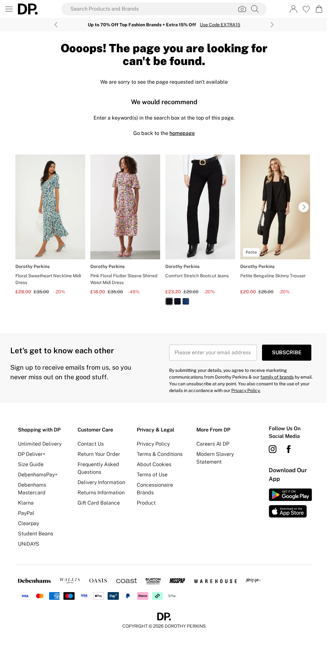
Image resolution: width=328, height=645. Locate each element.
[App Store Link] (290, 503)
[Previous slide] (56, 25)
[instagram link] (272, 449)
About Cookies (154, 464)
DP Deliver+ (31, 454)
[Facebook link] (288, 449)
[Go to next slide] (304, 207)
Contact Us (91, 444)
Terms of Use (152, 475)
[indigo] (177, 301)
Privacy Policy (153, 444)
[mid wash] (185, 301)
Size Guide (31, 464)
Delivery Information (101, 482)
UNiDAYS (28, 544)
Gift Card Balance (99, 503)
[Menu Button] (9, 9)
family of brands (277, 377)
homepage (182, 133)
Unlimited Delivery (40, 444)
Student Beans (35, 534)
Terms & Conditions (160, 454)
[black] (169, 301)
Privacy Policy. (245, 390)
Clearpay (28, 523)
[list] (164, 234)
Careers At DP (212, 444)
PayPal (26, 513)
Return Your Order (99, 454)
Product (146, 503)
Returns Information (101, 493)
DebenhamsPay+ (38, 475)
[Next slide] (272, 25)
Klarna (26, 503)
